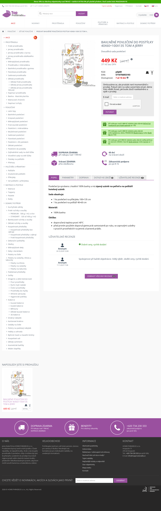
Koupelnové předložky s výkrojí (23, 234)
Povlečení (80, 23)
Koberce (11, 300)
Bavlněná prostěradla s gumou (21, 68)
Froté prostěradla (15, 46)
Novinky (35, 23)
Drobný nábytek (14, 318)
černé (145, 142)
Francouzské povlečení (17, 125)
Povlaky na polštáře (16, 159)
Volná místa (86, 449)
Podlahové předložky (16, 272)
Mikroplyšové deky (16, 247)
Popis (54, 177)
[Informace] (29, 409)
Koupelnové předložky (17, 226)
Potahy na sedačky (18, 266)
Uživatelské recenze (131, 177)
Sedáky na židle (14, 324)
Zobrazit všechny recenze (101, 276)
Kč (147, 6)
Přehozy (11, 162)
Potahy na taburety (18, 269)
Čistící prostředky (17, 288)
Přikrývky (11, 177)
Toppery (11, 192)
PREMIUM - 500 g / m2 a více (22, 213)
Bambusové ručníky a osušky (20, 219)
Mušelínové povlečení (17, 131)
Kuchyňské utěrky (15, 207)
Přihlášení (129, 6)
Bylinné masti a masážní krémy (21, 335)
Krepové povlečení (16, 118)
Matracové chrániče (16, 100)
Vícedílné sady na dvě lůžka (19, 155)
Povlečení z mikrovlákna (18, 128)
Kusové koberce (17, 303)
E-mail (106, 97)
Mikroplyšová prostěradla (18, 61)
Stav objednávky (88, 464)
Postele (11, 195)
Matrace (11, 189)
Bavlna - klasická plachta (18, 96)
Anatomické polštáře (16, 174)
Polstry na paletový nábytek (19, 328)
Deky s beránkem (15, 251)
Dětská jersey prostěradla (21, 85)
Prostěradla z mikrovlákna (19, 65)
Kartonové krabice (15, 321)
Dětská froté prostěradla (20, 82)
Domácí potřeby (147, 23)
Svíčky (10, 275)
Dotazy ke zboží (103, 177)
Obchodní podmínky (90, 446)
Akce (13, 23)
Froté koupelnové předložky (22, 237)
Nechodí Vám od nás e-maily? (93, 455)
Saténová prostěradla (17, 75)
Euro (156, 6)
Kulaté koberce (16, 306)
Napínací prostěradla (17, 93)
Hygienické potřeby (18, 296)
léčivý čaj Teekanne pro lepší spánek (129, 124)
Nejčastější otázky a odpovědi (93, 461)
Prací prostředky (17, 282)
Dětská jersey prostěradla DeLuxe (20, 89)
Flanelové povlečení (16, 138)
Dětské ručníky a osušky (18, 223)
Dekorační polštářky (16, 240)
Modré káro (138, 133)
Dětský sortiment (15, 342)
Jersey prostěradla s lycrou (19, 53)
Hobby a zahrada (15, 331)
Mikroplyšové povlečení (18, 121)
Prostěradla (58, 23)
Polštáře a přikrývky (103, 23)
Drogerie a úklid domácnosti (20, 279)
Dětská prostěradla (16, 79)
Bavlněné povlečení (16, 114)
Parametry (68, 177)
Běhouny (14, 309)
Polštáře (11, 170)
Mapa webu (86, 468)
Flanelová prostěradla (17, 72)
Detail (25, 409)
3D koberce (15, 314)
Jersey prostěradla (15, 49)
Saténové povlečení (16, 135)
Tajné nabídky (107, 6)
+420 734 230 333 (11, 6)
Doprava (84, 177)
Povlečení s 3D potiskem (18, 142)
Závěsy (11, 244)
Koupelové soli (14, 338)
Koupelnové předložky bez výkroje (20, 231)
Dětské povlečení (15, 145)
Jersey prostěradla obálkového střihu (19, 57)
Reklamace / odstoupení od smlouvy (96, 452)
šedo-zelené (133, 142)
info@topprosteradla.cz (137, 456)
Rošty (10, 199)
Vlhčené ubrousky (18, 294)
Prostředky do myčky (19, 291)
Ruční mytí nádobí (18, 285)
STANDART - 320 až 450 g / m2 (23, 216)
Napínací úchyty (15, 103)
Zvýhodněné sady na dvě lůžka (21, 152)
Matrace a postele (125, 23)
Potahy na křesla (17, 263)
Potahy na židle (14, 254)
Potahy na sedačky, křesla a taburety (18, 259)
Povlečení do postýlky (17, 149)
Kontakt (139, 6)
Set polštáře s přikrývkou (18, 181)
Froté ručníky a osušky (17, 210)
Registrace (119, 6)
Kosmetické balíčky (16, 345)
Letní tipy (12, 111)
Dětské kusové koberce (20, 312)
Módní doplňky (14, 348)
